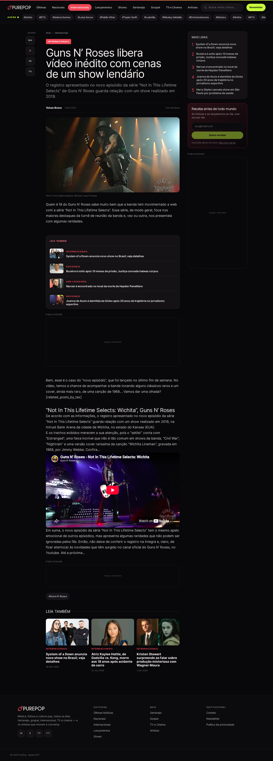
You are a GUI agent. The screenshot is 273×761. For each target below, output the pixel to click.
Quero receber (217, 135)
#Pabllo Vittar (102, 17)
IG (21, 733)
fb (30, 61)
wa (30, 40)
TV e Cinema (174, 7)
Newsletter (256, 7)
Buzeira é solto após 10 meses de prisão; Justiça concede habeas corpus (217, 57)
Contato (211, 712)
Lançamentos (103, 7)
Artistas (193, 7)
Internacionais (80, 7)
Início (48, 33)
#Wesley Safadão (166, 17)
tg (30, 71)
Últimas (41, 7)
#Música (215, 17)
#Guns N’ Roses (58, 596)
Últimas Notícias (103, 712)
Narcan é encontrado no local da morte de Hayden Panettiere (216, 68)
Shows (122, 7)
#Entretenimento (193, 17)
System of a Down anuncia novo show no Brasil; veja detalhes (216, 45)
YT (48, 733)
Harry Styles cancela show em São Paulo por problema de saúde (218, 91)
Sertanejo (139, 7)
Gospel (155, 7)
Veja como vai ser (227, 142)
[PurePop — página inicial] (19, 7)
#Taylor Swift (124, 17)
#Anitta (22, 17)
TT (39, 733)
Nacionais (58, 7)
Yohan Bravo (54, 107)
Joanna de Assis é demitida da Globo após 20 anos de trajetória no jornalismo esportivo (219, 80)
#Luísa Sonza (79, 17)
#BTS (37, 17)
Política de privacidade (220, 724)
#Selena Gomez (56, 17)
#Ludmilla (144, 17)
